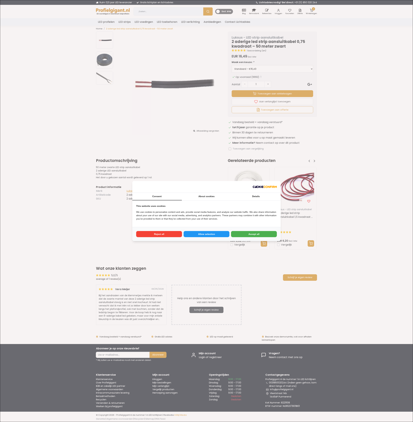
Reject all (159, 234)
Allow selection (206, 234)
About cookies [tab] (206, 196)
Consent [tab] (157, 196)
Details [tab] (256, 196)
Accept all (253, 234)
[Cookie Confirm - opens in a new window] (265, 187)
